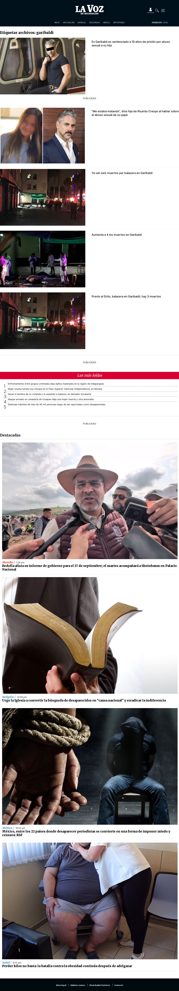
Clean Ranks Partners (99, 985)
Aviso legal (61, 985)
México (106, 22)
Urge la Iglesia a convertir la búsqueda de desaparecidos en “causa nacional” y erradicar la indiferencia (84, 700)
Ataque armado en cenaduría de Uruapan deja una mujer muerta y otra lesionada (51, 399)
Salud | (7, 962)
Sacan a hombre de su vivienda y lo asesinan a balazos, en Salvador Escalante (49, 394)
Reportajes (118, 22)
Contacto (118, 985)
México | (8, 828)
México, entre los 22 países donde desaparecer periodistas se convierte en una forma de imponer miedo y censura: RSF (86, 833)
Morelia (82, 22)
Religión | (9, 697)
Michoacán (68, 22)
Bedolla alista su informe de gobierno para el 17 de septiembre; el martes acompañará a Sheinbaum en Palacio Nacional (89, 567)
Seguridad (94, 22)
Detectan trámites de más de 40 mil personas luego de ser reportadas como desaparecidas (56, 404)
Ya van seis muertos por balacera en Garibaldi (122, 173)
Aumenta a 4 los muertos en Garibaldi (117, 234)
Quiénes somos (77, 985)
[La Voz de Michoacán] (89, 9)
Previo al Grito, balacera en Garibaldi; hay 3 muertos (126, 296)
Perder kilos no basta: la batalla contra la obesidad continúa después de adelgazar (67, 966)
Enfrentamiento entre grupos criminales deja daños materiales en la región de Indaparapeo (56, 383)
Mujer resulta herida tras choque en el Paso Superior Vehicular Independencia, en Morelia (55, 388)
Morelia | (8, 562)
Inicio (57, 22)
